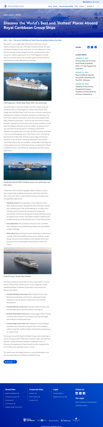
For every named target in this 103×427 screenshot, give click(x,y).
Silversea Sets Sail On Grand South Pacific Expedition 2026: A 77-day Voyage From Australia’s (86, 65)
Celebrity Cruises (11, 397)
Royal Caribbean (11, 393)
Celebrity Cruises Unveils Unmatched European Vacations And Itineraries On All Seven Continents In (86, 90)
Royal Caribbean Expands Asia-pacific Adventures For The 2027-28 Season (85, 77)
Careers (32, 393)
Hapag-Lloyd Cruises (12, 407)
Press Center (33, 397)
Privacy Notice (58, 393)
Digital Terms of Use (60, 397)
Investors (32, 400)
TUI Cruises (9, 403)
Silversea (8, 400)
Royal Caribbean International (86, 402)
